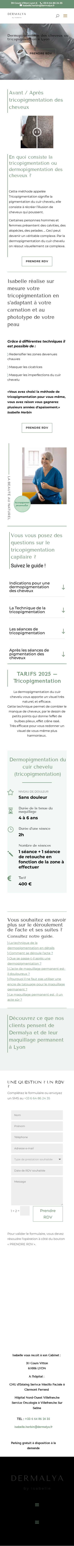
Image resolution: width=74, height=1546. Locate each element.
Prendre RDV (41, 53)
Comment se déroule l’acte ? (31, 953)
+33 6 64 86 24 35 (37, 1098)
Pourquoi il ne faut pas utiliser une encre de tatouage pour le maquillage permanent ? (36, 984)
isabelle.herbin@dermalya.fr (33, 1427)
